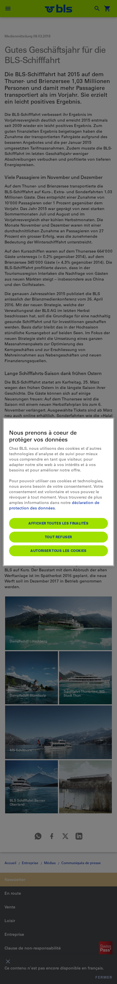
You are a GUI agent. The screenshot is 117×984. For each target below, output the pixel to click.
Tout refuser (58, 537)
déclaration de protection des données (54, 505)
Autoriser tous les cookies (58, 550)
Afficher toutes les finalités (58, 523)
